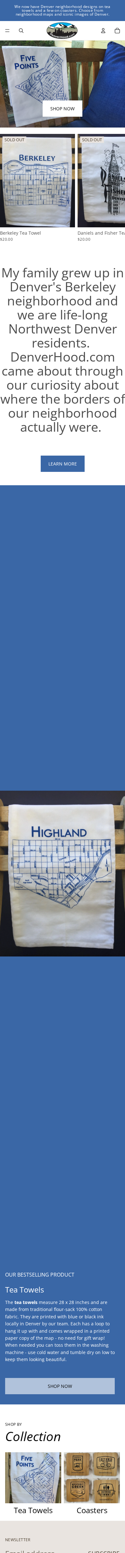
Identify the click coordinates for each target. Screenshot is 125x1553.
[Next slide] (112, 187)
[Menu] (7, 30)
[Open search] (21, 31)
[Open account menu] (103, 31)
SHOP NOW (62, 109)
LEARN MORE (62, 464)
